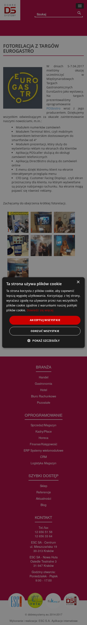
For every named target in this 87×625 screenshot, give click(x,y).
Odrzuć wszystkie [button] (45, 331)
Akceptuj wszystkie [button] (45, 320)
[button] (43, 341)
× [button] (78, 282)
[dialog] (43, 312)
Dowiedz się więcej (40, 310)
